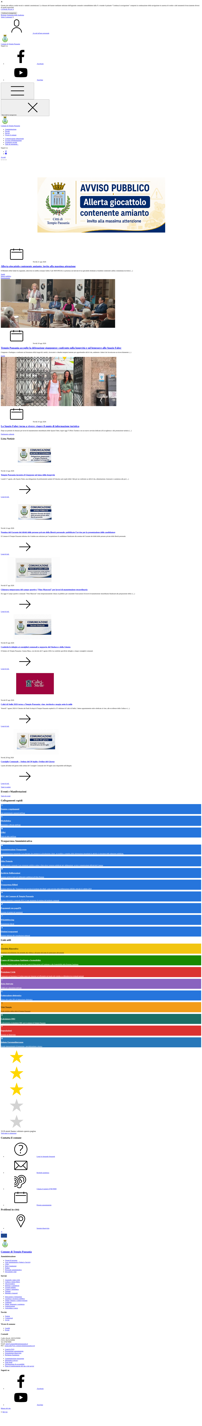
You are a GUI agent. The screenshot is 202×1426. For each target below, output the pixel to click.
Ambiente (8, 1302)
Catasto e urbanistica (12, 1289)
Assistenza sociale (11, 142)
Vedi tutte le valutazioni (8, 1133)
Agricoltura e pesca (11, 1308)
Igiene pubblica (6, 276)
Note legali (8, 1362)
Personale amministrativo (13, 1270)
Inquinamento (5, 278)
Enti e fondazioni (10, 1266)
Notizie (7, 1316)
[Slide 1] (4, 159)
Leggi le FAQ (9, 1349)
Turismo (8, 1291)
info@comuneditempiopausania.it (17, 1344)
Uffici (7, 1264)
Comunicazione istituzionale (14, 138)
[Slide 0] (2, 159)
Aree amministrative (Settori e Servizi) (17, 1262)
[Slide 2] (6, 159)
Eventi (7, 1330)
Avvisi (7, 1320)
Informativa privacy (11, 1360)
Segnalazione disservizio (13, 1353)
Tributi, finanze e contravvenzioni (16, 1300)
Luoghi (7, 1328)
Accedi (3, 157)
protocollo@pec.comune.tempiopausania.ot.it (20, 1346)
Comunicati (9, 1318)
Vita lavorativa (10, 1284)
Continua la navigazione (9, 13)
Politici (7, 1268)
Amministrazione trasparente (14, 1358)
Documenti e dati (10, 1272)
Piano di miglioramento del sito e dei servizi (19, 1366)
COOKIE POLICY (7, 9)
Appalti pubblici (10, 1287)
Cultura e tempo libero (12, 1282)
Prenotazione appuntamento (14, 1351)
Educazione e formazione (13, 1297)
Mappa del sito (6, 1408)
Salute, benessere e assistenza (15, 1304)
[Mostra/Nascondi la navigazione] (17, 91)
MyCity (5, 1412)
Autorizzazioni (10, 1306)
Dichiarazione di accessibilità (14, 1364)
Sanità (3, 274)
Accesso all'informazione (13, 140)
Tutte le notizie (6, 787)
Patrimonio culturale (7, 434)
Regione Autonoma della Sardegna (12, 15)
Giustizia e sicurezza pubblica (15, 1299)
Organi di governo (11, 1260)
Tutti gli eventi (5, 796)
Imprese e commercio (12, 1286)
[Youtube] (6, 154)
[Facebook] (6, 152)
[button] (10, 129)
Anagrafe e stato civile (12, 1280)
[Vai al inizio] (2, 1232)
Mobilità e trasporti (11, 1293)
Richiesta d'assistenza (12, 1355)
